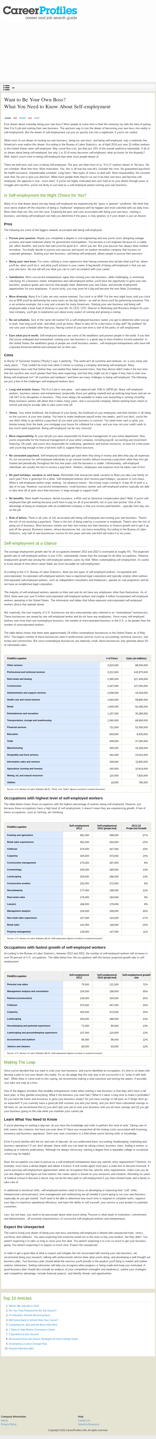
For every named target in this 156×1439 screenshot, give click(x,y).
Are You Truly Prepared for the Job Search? (33, 1310)
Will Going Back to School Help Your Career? (33, 1320)
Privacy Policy (8, 1424)
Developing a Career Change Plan (28, 1343)
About (4, 1420)
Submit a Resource (88, 1424)
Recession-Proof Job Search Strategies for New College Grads (43, 1339)
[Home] (40, 13)
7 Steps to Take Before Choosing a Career (32, 1329)
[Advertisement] (78, 53)
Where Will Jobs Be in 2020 (24, 1306)
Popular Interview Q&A (21, 1348)
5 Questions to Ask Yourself (24, 1334)
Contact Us (84, 1420)
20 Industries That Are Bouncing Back (29, 1315)
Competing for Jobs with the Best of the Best (33, 1324)
